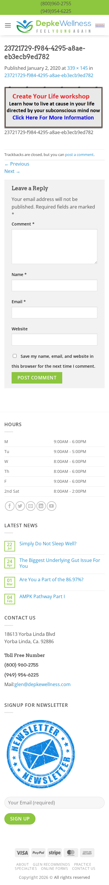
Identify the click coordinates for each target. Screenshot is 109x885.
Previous (16, 164)
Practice (83, 864)
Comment (23, 224)
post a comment (79, 154)
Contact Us (84, 868)
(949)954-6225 (56, 11)
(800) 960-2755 (21, 665)
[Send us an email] (30, 506)
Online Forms (54, 868)
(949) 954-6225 (21, 675)
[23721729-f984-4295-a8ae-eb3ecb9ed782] (53, 107)
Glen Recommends (51, 864)
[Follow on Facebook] (10, 506)
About (22, 864)
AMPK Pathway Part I (42, 596)
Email (19, 301)
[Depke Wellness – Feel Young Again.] (53, 25)
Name (19, 274)
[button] (7, 25)
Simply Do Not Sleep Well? (47, 543)
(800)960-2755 (56, 3)
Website (20, 329)
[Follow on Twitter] (20, 506)
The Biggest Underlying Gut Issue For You (59, 563)
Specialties (26, 868)
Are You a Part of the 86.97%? (51, 579)
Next (12, 171)
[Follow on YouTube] (51, 506)
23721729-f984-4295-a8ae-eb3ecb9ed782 (48, 75)
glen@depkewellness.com (43, 684)
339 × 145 (77, 68)
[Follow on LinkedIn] (41, 506)
